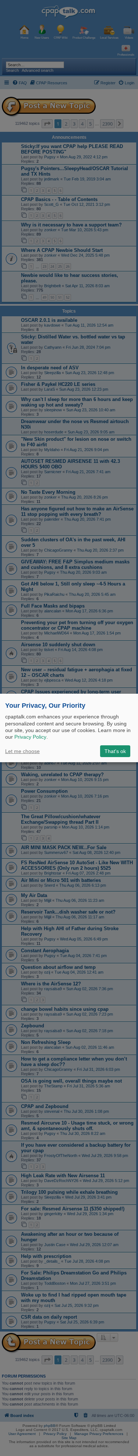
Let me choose (22, 751)
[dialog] (69, 728)
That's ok (115, 751)
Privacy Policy (30, 737)
